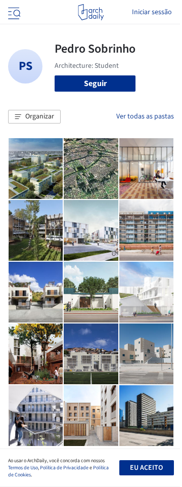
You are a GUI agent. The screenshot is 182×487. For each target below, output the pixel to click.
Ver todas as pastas (145, 116)
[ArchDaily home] (91, 12)
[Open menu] (13, 12)
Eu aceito (146, 468)
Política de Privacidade (64, 467)
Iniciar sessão (152, 12)
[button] (34, 117)
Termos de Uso (23, 467)
